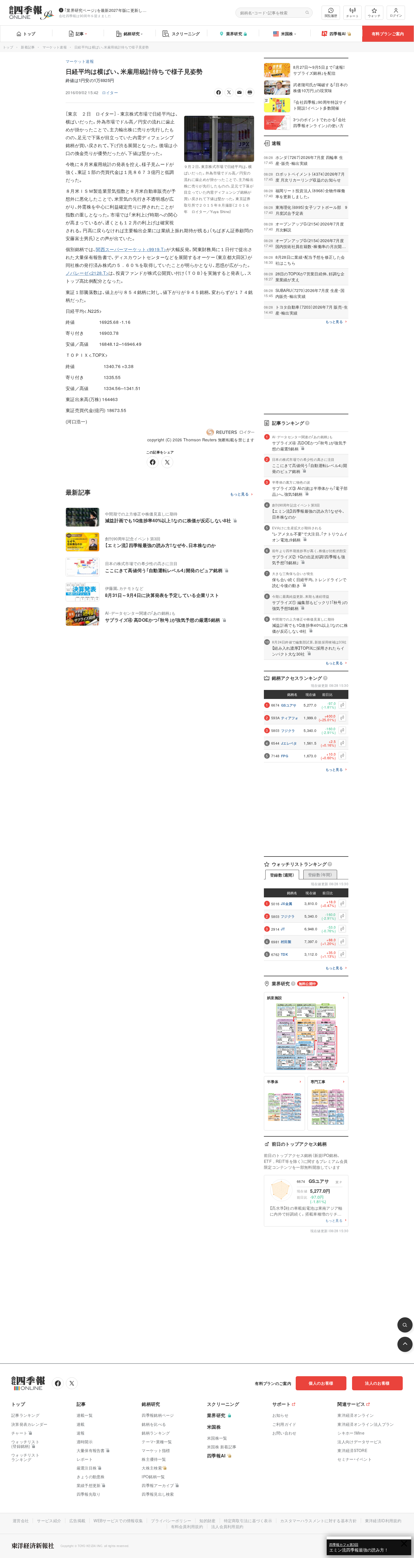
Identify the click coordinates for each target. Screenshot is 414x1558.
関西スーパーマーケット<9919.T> (131, 249)
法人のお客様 (377, 1383)
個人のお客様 (321, 1383)
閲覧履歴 (331, 15)
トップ (29, 33)
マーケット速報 (55, 47)
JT (283, 928)
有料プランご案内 (388, 33)
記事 (80, 33)
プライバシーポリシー (171, 1520)
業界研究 (234, 33)
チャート (352, 16)
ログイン (396, 15)
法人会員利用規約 (227, 1526)
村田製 (286, 941)
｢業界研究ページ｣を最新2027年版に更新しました (106, 10)
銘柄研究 (132, 33)
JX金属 (286, 903)
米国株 (287, 33)
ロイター (110, 92)
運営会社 (21, 1520)
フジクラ (288, 730)
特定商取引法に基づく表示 (248, 1520)
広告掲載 (77, 1520)
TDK (284, 954)
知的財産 (207, 1520)
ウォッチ (374, 15)
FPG (284, 755)
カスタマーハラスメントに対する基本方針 (318, 1520)
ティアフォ (290, 717)
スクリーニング (186, 33)
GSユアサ (289, 705)
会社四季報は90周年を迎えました (85, 15)
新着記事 (28, 47)
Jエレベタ (289, 743)
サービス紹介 (49, 1520)
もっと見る (239, 494)
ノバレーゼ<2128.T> (87, 273)
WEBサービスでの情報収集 (118, 1520)
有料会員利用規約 (187, 1526)
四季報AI (338, 33)
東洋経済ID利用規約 (383, 1520)
